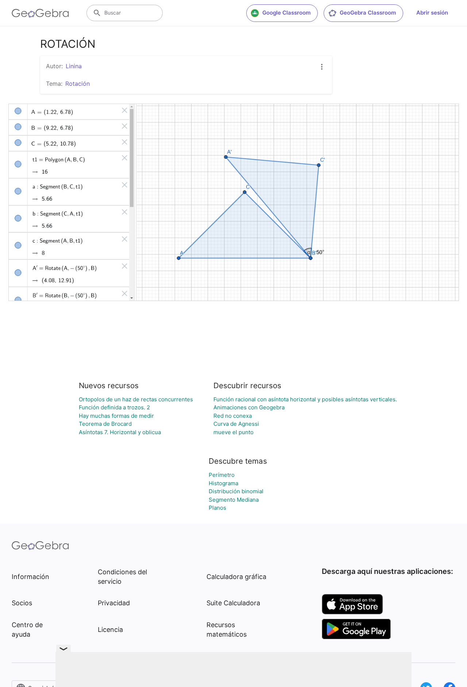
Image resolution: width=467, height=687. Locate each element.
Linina (74, 66)
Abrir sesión (432, 12)
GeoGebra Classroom (368, 12)
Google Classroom (286, 12)
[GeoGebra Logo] (40, 13)
